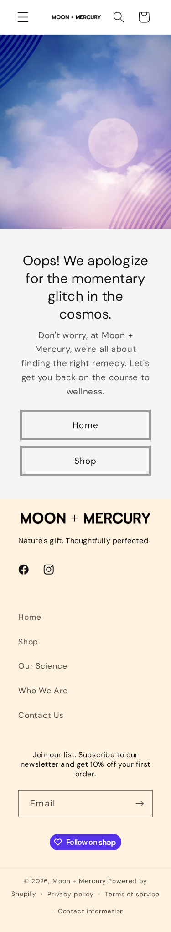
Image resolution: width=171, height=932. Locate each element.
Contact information (91, 911)
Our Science (42, 666)
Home (85, 425)
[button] (23, 17)
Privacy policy (70, 894)
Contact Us (41, 715)
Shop (85, 460)
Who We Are (43, 691)
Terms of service (132, 894)
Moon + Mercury (79, 881)
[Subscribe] (139, 803)
